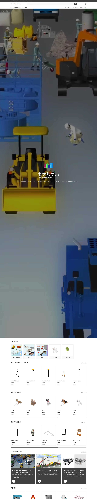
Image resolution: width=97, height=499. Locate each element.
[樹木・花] (67, 350)
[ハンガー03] (48, 432)
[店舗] (42, 350)
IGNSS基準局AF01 (15, 381)
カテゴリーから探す (15, 7)
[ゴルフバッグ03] (17, 432)
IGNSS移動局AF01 (61, 381)
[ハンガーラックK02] (63, 432)
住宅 (29, 357)
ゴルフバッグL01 (30, 440)
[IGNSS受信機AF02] (48, 373)
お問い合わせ (76, 7)
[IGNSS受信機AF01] (33, 373)
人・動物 (55, 357)
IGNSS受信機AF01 (31, 381)
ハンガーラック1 (76, 440)
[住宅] (29, 350)
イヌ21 (43, 410)
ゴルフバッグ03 (14, 440)
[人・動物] (54, 350)
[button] (85, 4)
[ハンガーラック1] (79, 432)
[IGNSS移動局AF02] (79, 373)
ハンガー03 (44, 440)
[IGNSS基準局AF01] (17, 373)
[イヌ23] (63, 402)
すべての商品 (24, 7)
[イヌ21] (48, 402)
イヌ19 (12, 410)
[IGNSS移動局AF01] (63, 373)
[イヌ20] (33, 402)
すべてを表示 (83, 363)
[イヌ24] (79, 402)
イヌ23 (58, 410)
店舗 (42, 357)
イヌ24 (74, 410)
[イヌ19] (17, 402)
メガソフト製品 (83, 7)
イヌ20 (28, 410)
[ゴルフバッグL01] (33, 432)
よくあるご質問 (68, 7)
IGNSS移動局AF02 (77, 381)
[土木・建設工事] (16, 350)
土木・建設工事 (16, 357)
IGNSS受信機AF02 (46, 381)
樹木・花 (68, 357)
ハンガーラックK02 (61, 440)
